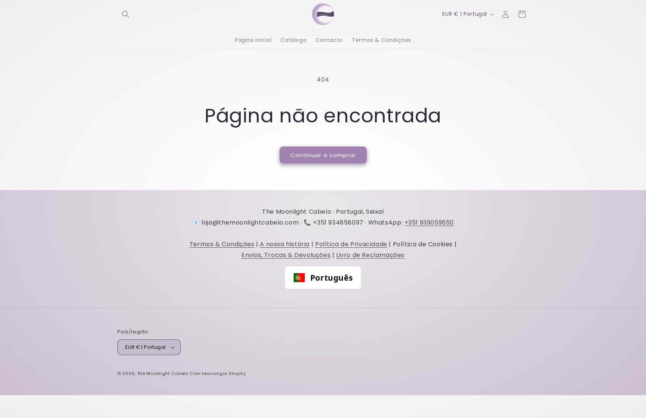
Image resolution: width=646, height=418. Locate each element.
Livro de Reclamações (370, 255)
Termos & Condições (222, 244)
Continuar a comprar (323, 155)
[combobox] (323, 277)
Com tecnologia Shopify (218, 373)
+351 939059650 (429, 222)
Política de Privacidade (351, 244)
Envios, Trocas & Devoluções (286, 255)
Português (331, 277)
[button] (125, 14)
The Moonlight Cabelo (162, 373)
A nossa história (285, 244)
